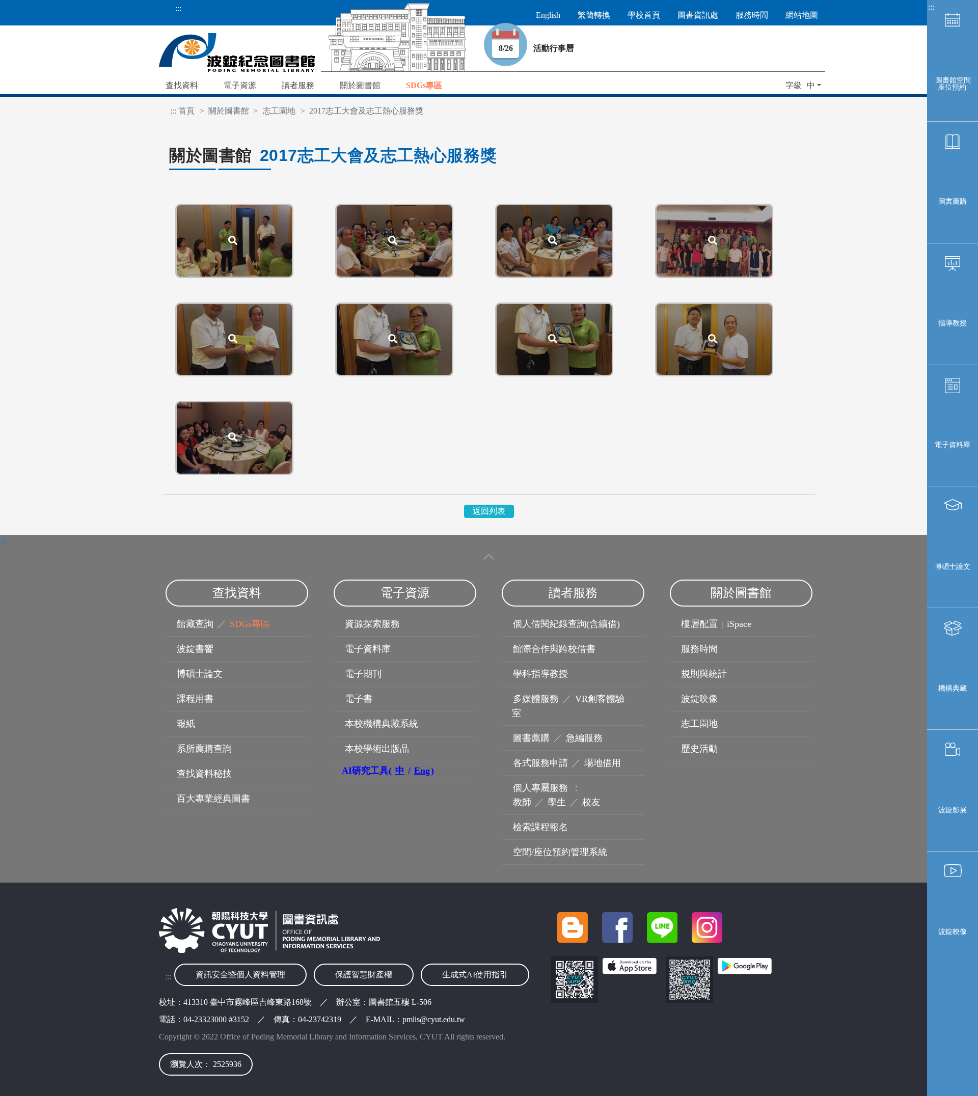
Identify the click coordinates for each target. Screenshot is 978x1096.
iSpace (739, 624)
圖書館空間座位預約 (953, 83)
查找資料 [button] (182, 85)
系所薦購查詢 (204, 749)
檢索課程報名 (540, 827)
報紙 (186, 724)
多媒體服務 (536, 699)
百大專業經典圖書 (213, 798)
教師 (522, 802)
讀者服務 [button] (298, 85)
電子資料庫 (952, 445)
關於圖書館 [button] (360, 85)
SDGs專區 (250, 624)
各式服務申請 (540, 763)
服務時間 (699, 649)
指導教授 (952, 323)
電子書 (358, 699)
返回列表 (489, 511)
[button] (424, 86)
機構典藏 (952, 688)
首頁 (186, 110)
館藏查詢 (195, 624)
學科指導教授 (540, 674)
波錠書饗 (195, 649)
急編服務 (584, 738)
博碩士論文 (952, 566)
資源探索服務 (372, 624)
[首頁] (237, 51)
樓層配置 (699, 624)
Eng (422, 770)
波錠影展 (952, 810)
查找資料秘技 (204, 774)
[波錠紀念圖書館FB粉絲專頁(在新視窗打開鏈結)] (621, 940)
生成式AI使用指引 (475, 974)
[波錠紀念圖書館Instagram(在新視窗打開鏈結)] (709, 940)
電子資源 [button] (240, 85)
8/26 (513, 48)
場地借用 (602, 763)
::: (178, 8)
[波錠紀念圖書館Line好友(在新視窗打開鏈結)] (666, 940)
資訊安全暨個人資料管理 (240, 974)
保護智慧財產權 (363, 974)
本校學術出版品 (377, 749)
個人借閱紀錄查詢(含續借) (566, 624)
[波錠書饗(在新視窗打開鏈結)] (576, 940)
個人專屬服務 (540, 788)
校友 (591, 802)
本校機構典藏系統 (381, 724)
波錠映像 (952, 932)
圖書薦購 (952, 201)
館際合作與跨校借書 (554, 649)
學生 (557, 802)
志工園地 (279, 110)
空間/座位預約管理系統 (560, 852)
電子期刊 (363, 674)
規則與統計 (704, 674)
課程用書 (195, 699)
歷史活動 (699, 749)
